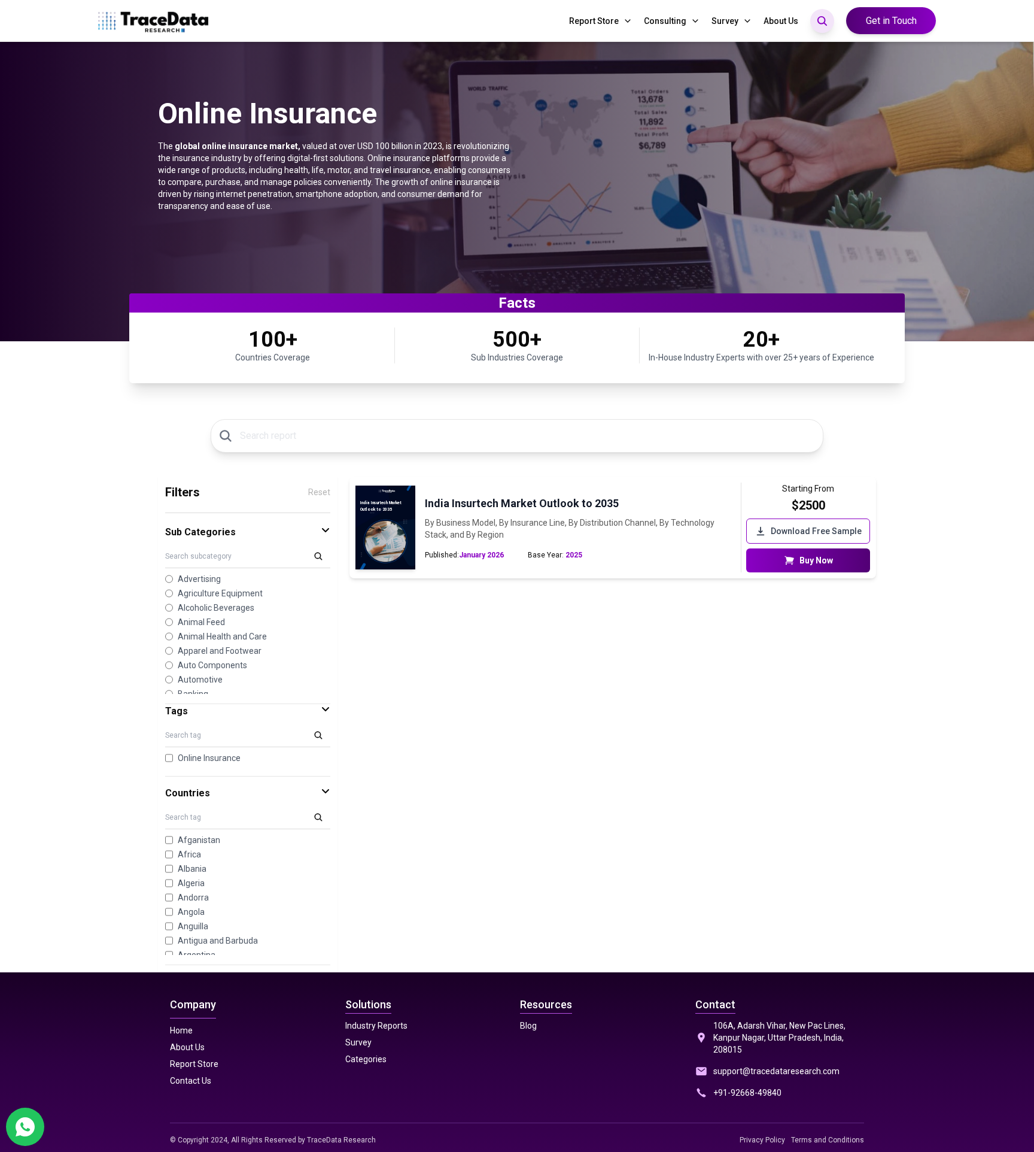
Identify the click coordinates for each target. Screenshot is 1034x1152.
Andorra (193, 897)
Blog (528, 1025)
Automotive (200, 679)
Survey (724, 21)
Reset (319, 492)
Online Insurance (209, 758)
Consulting (665, 21)
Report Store (594, 21)
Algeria (191, 883)
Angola (191, 912)
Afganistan (199, 840)
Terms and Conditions (827, 1140)
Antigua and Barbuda (218, 940)
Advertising (199, 579)
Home (181, 1030)
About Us (781, 21)
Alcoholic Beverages (216, 608)
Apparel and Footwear (219, 651)
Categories (366, 1059)
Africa (189, 854)
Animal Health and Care (222, 636)
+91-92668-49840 (747, 1093)
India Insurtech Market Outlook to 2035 (522, 503)
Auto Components (212, 665)
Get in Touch (891, 20)
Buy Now (816, 560)
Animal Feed (201, 622)
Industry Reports (376, 1025)
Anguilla (193, 926)
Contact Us (190, 1081)
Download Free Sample (816, 531)
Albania (192, 869)
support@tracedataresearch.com (776, 1071)
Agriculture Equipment (220, 593)
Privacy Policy (762, 1140)
